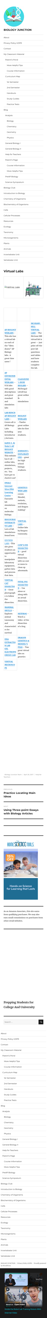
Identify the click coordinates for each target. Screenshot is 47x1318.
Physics (10, 138)
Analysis (9, 115)
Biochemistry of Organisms (16, 204)
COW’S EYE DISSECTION (23, 548)
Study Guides (13, 99)
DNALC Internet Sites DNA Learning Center (9, 489)
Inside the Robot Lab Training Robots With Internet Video (23, 1289)
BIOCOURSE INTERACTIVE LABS (10, 522)
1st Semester (13, 82)
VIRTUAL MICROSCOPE (10, 664)
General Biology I (13, 143)
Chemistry (11, 126)
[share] (38, 1289)
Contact (7, 49)
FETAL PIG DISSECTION (23, 585)
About (6, 37)
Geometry (11, 132)
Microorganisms (11, 238)
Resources (8, 221)
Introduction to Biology (14, 193)
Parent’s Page (11, 160)
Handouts (11, 93)
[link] (7, 1289)
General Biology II (13, 149)
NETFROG (22, 614)
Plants (6, 243)
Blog (6, 110)
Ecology (7, 227)
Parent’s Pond (11, 60)
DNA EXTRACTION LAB (10, 642)
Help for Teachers (13, 154)
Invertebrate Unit (12, 254)
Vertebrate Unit (11, 260)
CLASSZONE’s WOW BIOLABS (23, 382)
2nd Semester (13, 88)
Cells (6, 210)
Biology (10, 121)
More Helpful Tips (15, 65)
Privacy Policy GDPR (13, 43)
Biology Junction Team (13, 774)
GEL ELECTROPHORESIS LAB (10, 652)
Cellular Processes (12, 216)
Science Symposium (14, 182)
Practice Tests (13, 104)
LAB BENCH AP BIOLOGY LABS (10, 416)
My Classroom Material (14, 54)
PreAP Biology (11, 177)
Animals (7, 249)
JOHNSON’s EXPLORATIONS (23, 454)
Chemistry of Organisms (15, 199)
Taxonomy (8, 232)
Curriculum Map (12, 76)
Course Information (16, 71)
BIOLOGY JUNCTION (18, 29)
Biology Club (9, 188)
